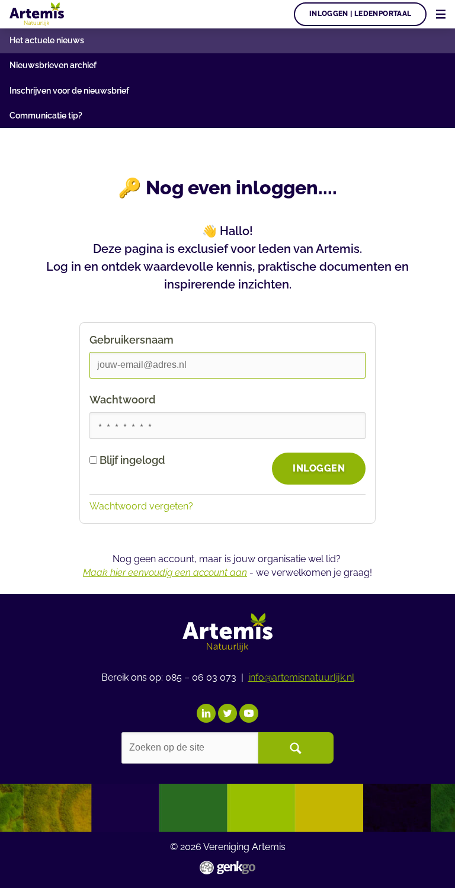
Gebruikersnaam (131, 340)
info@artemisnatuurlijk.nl (301, 677)
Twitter (227, 713)
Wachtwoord (122, 399)
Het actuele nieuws (46, 40)
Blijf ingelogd (132, 460)
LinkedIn (206, 713)
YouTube (248, 713)
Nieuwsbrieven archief (53, 65)
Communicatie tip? (45, 115)
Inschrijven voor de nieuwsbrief (69, 90)
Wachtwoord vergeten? (141, 506)
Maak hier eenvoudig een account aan (165, 572)
